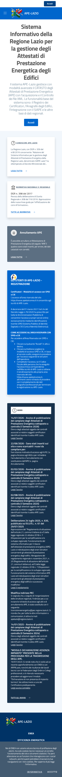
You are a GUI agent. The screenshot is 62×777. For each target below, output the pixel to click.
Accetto (52, 772)
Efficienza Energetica (31, 740)
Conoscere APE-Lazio (26, 142)
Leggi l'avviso (17, 438)
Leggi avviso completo (20, 688)
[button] (10, 3)
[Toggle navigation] (5, 13)
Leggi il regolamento (20, 587)
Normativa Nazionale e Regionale (33, 187)
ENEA (31, 733)
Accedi (50, 3)
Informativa (34, 772)
